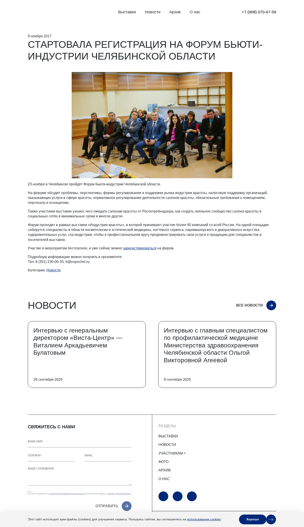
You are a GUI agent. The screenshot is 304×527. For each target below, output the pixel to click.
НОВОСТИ (167, 445)
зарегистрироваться (139, 248)
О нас (195, 12)
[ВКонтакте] (192, 496)
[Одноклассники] (177, 496)
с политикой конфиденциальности (65, 493)
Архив (175, 12)
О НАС (164, 479)
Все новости (249, 305)
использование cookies (204, 519)
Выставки (127, 12)
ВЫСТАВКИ (168, 436)
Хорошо (252, 519)
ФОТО (163, 462)
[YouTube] (163, 496)
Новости (152, 12)
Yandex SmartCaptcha (119, 493)
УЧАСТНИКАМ (170, 453)
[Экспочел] (55, 12)
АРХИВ (164, 470)
